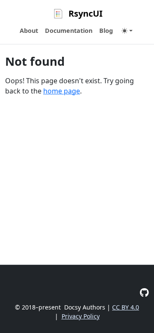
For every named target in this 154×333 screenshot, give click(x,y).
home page (61, 91)
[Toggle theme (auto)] (127, 31)
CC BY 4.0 (125, 307)
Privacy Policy (81, 316)
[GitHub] (144, 292)
